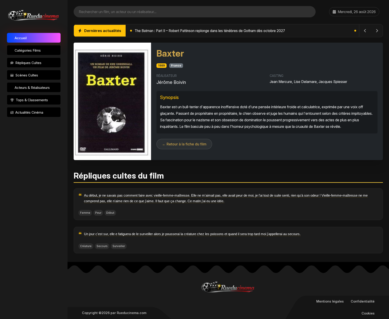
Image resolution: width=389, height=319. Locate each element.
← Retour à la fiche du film (184, 144)
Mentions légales (330, 301)
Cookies (368, 313)
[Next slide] (377, 30)
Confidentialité (363, 301)
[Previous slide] (365, 30)
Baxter (170, 53)
